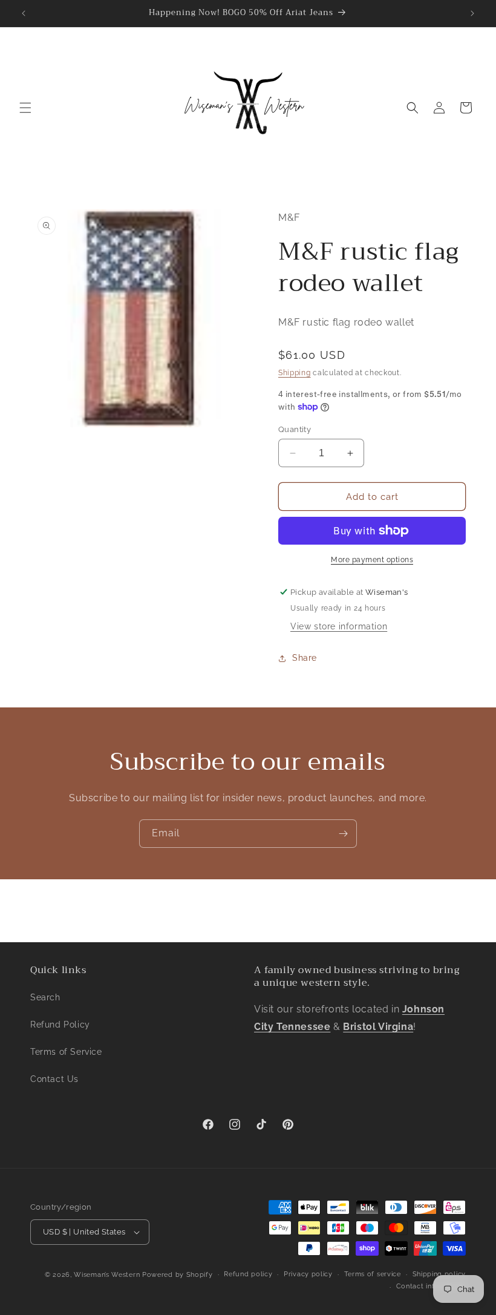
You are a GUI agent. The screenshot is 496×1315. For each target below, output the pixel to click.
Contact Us (54, 1079)
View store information (338, 626)
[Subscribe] (343, 833)
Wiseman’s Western (108, 1275)
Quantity (294, 429)
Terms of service (372, 1274)
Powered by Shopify (177, 1275)
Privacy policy (308, 1274)
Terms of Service (66, 1052)
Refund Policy (60, 1024)
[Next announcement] (472, 13)
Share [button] (304, 658)
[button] (25, 107)
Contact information (431, 1286)
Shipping (294, 373)
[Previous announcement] (23, 13)
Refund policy (248, 1274)
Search (45, 997)
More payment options (372, 560)
